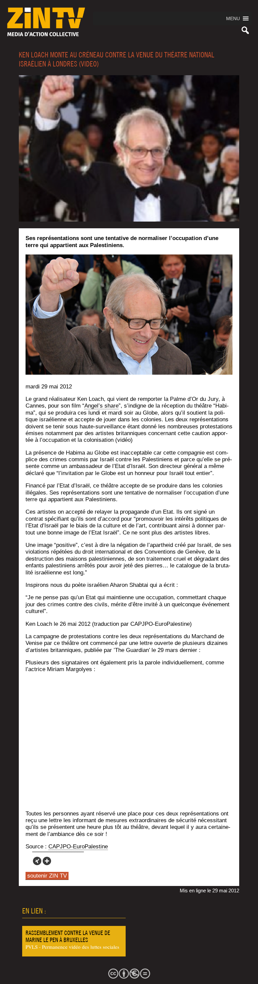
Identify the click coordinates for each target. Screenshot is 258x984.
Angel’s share (101, 406)
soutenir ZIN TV (47, 876)
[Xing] (37, 861)
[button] (233, 18)
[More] (47, 861)
